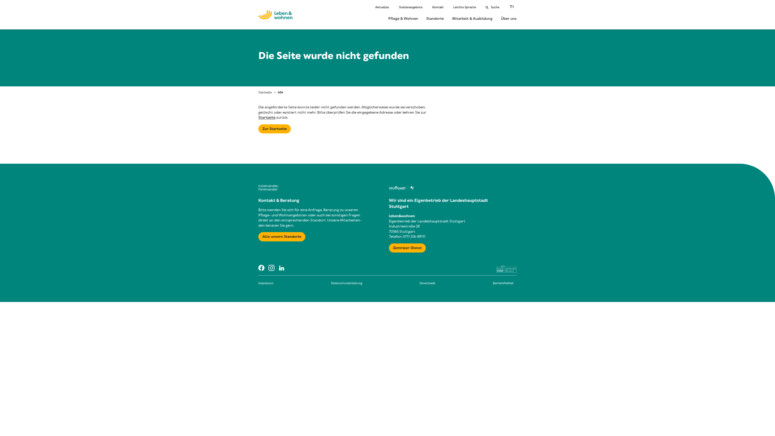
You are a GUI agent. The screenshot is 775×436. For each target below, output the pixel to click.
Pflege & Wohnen (403, 18)
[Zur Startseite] (275, 15)
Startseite (265, 92)
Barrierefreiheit (503, 283)
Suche (495, 7)
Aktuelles (382, 7)
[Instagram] (271, 268)
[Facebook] (261, 268)
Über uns (508, 18)
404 (280, 92)
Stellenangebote (410, 7)
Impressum (265, 283)
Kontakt (438, 7)
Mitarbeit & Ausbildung (472, 18)
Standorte (435, 18)
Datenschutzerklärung (346, 283)
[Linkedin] (282, 268)
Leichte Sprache (464, 7)
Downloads (427, 283)
